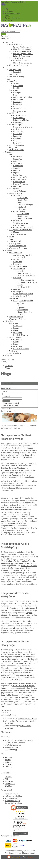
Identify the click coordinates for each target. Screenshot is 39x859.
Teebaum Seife (17, 606)
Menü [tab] (3, 38)
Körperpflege (29, 455)
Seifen (17, 603)
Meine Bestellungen (12, 801)
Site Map (8, 786)
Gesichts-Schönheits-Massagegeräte (16, 569)
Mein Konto (9, 11)
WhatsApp (13, 749)
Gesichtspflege (6, 457)
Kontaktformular (11, 794)
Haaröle (15, 663)
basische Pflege (19, 457)
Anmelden (9, 20)
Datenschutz (10, 784)
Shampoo (7, 663)
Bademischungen (7, 459)
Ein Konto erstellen (12, 18)
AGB (6, 779)
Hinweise (30, 857)
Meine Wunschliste (12, 13)
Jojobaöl (4, 615)
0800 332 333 (17, 747)
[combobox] (10, 31)
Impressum (9, 781)
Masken (28, 563)
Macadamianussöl (19, 615)
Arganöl (29, 613)
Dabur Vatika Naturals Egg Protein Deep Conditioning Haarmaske (16, 696)
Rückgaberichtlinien (12, 798)
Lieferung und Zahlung (14, 796)
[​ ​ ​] (1, 29)
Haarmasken (27, 663)
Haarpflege (19, 455)
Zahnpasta (15, 568)
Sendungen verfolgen (13, 803)
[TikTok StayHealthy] (6, 769)
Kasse (7, 16)
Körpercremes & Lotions (10, 628)
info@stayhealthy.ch (13, 745)
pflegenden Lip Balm (29, 566)
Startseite (9, 366)
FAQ (6, 9)
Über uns (8, 777)
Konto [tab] (8, 38)
